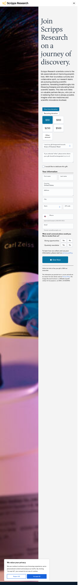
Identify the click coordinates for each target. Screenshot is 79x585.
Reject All (16, 576)
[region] (26, 570)
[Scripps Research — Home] (15, 3)
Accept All (36, 576)
